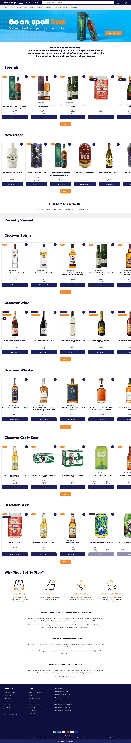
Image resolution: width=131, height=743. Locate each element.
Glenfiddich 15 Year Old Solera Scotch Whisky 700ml (44, 105)
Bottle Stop (67, 735)
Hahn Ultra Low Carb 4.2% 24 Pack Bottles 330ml (15, 475)
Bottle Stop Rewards (10, 705)
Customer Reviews (10, 692)
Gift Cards (7, 701)
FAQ (30, 695)
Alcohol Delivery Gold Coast (63, 704)
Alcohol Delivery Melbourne (62, 694)
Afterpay (32, 713)
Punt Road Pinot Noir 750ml (44, 340)
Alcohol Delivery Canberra (62, 710)
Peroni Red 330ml (101, 105)
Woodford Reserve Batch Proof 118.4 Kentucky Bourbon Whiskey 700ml (101, 408)
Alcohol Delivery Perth (61, 698)
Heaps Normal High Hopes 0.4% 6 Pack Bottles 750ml (109, 173)
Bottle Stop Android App (11, 714)
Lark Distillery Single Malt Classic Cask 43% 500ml (72, 408)
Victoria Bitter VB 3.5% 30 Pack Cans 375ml (72, 475)
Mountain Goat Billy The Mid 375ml (101, 475)
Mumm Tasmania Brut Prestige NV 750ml (15, 341)
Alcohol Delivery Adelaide (62, 707)
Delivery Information (35, 692)
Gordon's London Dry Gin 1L (44, 273)
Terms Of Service (34, 705)
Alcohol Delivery (59, 688)
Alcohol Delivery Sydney (61, 691)
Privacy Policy (33, 701)
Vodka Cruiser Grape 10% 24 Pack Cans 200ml (37, 173)
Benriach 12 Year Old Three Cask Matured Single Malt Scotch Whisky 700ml (44, 409)
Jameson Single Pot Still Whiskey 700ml (15, 407)
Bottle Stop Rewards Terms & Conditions (38, 709)
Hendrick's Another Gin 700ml (12, 172)
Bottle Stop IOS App (10, 711)
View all (65, 124)
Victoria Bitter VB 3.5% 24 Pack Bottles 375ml (43, 475)
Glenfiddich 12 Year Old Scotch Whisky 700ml (72, 105)
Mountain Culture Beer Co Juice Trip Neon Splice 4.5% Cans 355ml (101, 543)
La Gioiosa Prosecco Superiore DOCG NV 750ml (101, 341)
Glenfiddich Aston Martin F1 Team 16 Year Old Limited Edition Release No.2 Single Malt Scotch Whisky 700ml (14, 106)
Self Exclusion (8, 708)
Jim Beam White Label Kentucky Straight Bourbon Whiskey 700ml (72, 273)
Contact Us (7, 695)
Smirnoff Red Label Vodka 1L (15, 273)
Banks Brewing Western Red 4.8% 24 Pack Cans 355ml (85, 173)
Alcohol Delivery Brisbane (62, 701)
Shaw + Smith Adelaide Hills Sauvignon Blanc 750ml (72, 341)
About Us (7, 698)
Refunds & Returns (35, 698)
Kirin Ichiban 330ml (72, 542)
